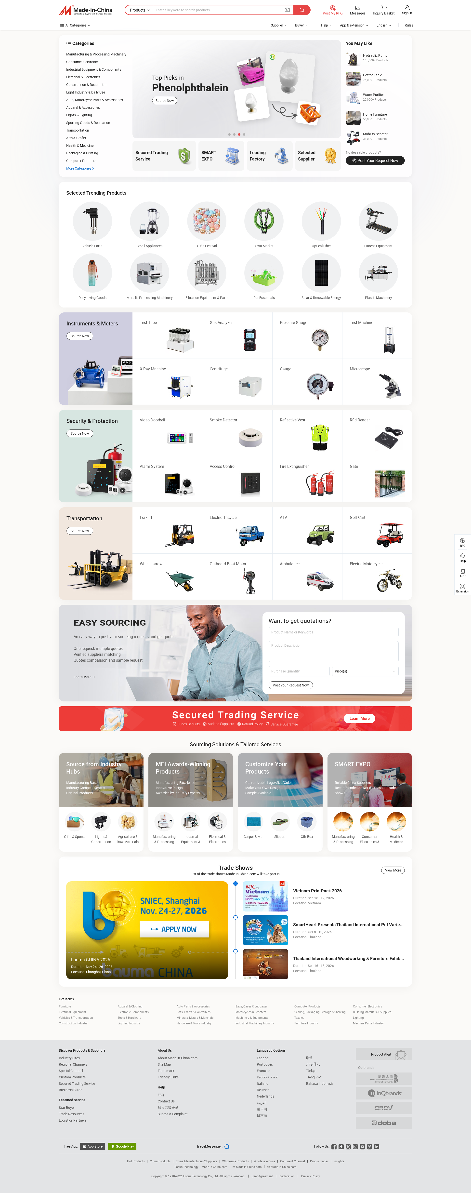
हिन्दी (309, 1058)
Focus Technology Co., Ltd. (201, 1176)
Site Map (164, 1064)
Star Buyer (67, 1107)
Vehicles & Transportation (76, 1017)
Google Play (122, 1146)
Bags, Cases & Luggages (252, 1006)
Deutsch (263, 1089)
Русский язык (267, 1077)
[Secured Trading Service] (235, 718)
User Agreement (262, 1176)
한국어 (262, 1109)
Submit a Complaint (173, 1114)
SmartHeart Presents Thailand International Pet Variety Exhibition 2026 (364, 924)
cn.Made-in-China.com (282, 1167)
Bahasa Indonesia (320, 1083)
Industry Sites (69, 1058)
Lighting (358, 1017)
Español (263, 1058)
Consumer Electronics (367, 1006)
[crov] (384, 1108)
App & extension (352, 25)
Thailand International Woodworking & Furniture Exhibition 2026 (356, 958)
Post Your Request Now (378, 160)
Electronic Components (133, 1012)
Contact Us (166, 1101)
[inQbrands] (384, 1093)
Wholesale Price (264, 1161)
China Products (160, 1161)
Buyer (299, 25)
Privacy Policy (310, 1176)
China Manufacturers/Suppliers (196, 1161)
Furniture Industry (306, 1023)
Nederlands (265, 1096)
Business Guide (70, 1089)
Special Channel (71, 1070)
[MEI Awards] (384, 1078)
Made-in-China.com (214, 1167)
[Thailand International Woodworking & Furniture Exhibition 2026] (265, 964)
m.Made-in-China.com (247, 1167)
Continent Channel (292, 1161)
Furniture (65, 1006)
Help (324, 25)
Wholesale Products (235, 1161)
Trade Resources (71, 1114)
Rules (409, 25)
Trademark (166, 1070)
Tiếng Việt (314, 1077)
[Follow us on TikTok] (341, 1146)
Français (263, 1070)
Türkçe (311, 1070)
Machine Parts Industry (368, 1023)
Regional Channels (73, 1064)
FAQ (161, 1094)
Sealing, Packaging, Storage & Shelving (320, 1012)
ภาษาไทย (313, 1064)
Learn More (83, 676)
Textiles (299, 1017)
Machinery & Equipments (252, 1017)
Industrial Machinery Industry (255, 1023)
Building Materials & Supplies (372, 1012)
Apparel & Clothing (130, 1006)
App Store (92, 1146)
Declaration (287, 1176)
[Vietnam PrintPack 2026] (265, 896)
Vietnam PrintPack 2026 (317, 890)
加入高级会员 (168, 1107)
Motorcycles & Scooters (251, 1012)
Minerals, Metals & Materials (195, 1017)
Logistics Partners (73, 1120)
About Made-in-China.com (177, 1058)
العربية (261, 1102)
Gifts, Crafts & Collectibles (193, 1012)
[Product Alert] (384, 1054)
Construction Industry (73, 1023)
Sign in (407, 13)
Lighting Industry (129, 1023)
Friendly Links (168, 1077)
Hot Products (136, 1161)
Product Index (319, 1161)
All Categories (75, 25)
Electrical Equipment (72, 1012)
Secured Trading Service (77, 1083)
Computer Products (307, 1006)
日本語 (262, 1115)
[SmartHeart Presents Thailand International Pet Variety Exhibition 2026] (265, 930)
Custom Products (72, 1077)
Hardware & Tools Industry (194, 1023)
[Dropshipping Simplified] (384, 1123)
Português (265, 1064)
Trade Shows (236, 867)
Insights (339, 1161)
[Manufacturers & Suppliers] (85, 10)
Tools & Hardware (129, 1017)
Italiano (262, 1083)
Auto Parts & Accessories (193, 1006)
